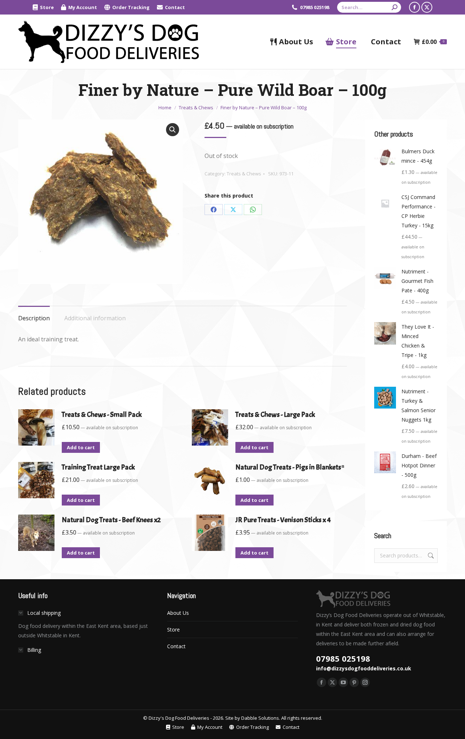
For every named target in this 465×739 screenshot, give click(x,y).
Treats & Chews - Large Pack (275, 414)
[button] (172, 129)
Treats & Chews (244, 173)
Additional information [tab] (95, 318)
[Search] (394, 7)
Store (173, 629)
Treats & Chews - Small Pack (102, 414)
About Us (178, 612)
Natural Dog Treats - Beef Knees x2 (111, 519)
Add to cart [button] (81, 447)
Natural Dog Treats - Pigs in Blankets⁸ (289, 467)
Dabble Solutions (260, 718)
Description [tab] (34, 318)
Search (430, 555)
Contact (176, 646)
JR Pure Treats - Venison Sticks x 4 (283, 519)
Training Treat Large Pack (98, 467)
